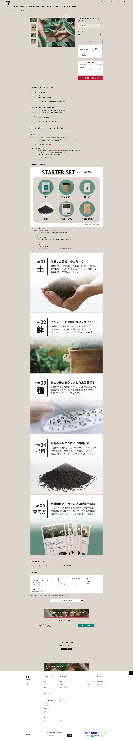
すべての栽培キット (48, 678)
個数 (79, 34)
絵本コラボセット (63, 687)
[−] (99, 34)
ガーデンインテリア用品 (49, 714)
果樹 (45, 687)
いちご (45, 690)
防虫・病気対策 (47, 708)
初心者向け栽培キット (12, 10)
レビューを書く (66, 648)
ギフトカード (46, 717)
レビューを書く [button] (86, 625)
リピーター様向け (47, 693)
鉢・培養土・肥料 (47, 705)
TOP (6, 10)
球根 (45, 695)
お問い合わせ (41, 565)
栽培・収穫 (46, 711)
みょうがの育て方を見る (66, 600)
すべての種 (62, 703)
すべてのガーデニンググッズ (50, 703)
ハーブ (45, 684)
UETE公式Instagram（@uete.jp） (53, 565)
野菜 (45, 681)
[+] (102, 34)
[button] (113, 2)
